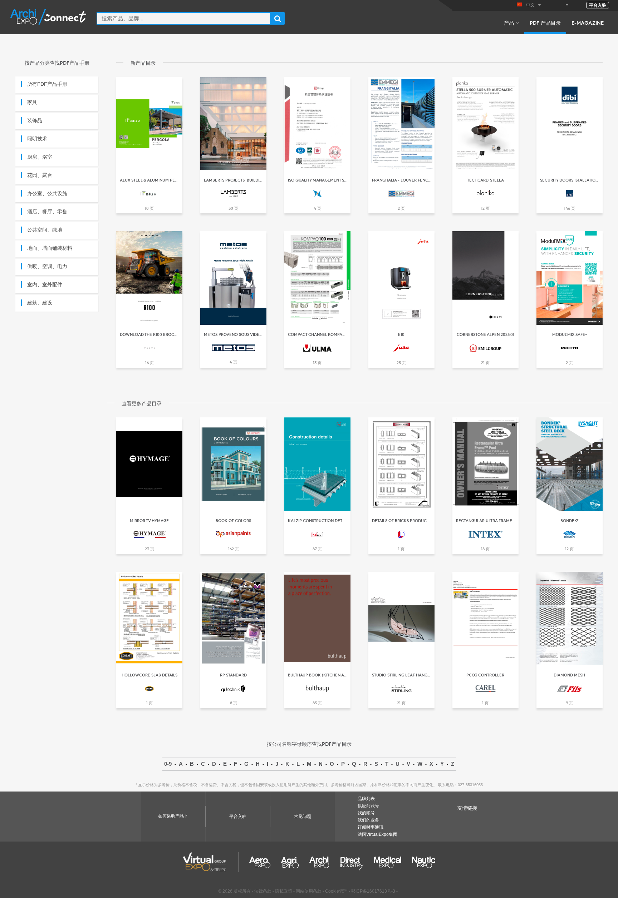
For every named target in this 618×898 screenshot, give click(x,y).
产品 (509, 22)
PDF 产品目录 (545, 22)
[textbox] (184, 18)
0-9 (168, 764)
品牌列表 (366, 798)
